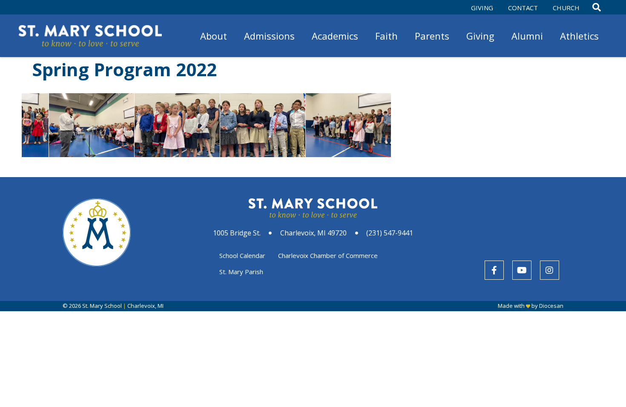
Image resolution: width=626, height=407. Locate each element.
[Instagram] (549, 270)
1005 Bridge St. (237, 233)
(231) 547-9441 (389, 233)
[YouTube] (521, 270)
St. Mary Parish (241, 271)
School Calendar (242, 255)
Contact (523, 7)
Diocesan (551, 306)
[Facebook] (494, 270)
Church (566, 7)
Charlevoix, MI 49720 (313, 233)
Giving (482, 7)
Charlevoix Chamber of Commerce (328, 255)
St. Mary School (102, 306)
